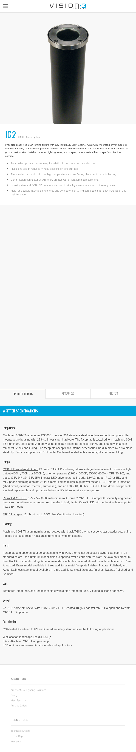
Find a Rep (17, 736)
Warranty (16, 741)
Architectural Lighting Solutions (28, 689)
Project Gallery (19, 705)
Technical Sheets (20, 730)
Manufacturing (19, 700)
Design (14, 695)
